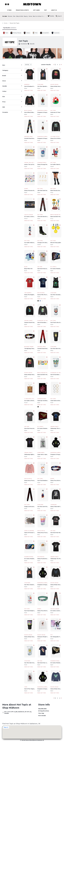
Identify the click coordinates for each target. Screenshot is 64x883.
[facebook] (6, 4)
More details (42, 715)
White (42, 300)
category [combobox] (5, 70)
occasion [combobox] (5, 112)
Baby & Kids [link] (19, 16)
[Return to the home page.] (32, 4)
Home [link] (30, 16)
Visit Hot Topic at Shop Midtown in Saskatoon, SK (32, 740)
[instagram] (8, 4)
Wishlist (52, 16)
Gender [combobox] (4, 86)
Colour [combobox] (4, 91)
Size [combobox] (3, 96)
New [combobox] (3, 65)
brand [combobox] (4, 75)
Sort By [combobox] (27, 64)
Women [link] (10, 16)
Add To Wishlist (33, 69)
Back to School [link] (37, 16)
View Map (41, 713)
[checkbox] (5, 32)
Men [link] (14, 16)
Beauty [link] (26, 16)
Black (38, 300)
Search (60, 16)
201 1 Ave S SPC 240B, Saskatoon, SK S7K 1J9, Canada (18, 712)
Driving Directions (43, 711)
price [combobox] (3, 101)
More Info (32, 43)
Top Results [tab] (9, 27)
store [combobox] (4, 80)
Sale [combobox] (3, 107)
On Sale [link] (4, 16)
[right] (44, 16)
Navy (40, 300)
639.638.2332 (24, 43)
